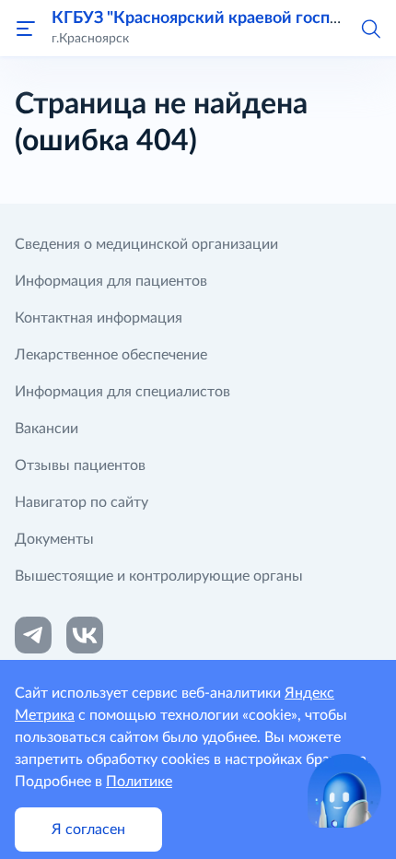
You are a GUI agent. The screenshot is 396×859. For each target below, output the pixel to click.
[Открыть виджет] (344, 791)
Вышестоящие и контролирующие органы (159, 576)
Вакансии (46, 428)
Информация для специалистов (122, 391)
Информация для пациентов (111, 281)
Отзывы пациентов (80, 465)
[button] (370, 27)
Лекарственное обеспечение (111, 354)
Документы (54, 539)
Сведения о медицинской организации (146, 244)
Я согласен (88, 829)
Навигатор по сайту (81, 502)
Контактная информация (98, 318)
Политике (139, 781)
